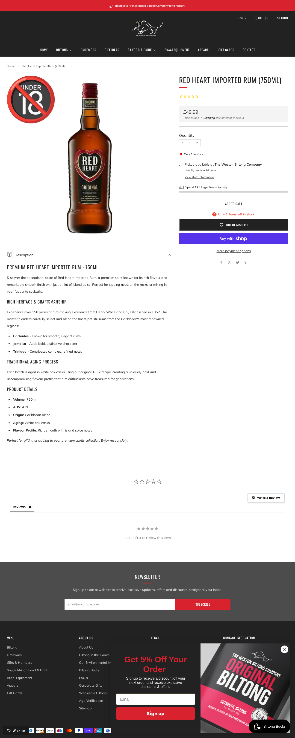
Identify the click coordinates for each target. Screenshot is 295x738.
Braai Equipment (177, 49)
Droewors (88, 49)
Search (282, 17)
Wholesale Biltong (93, 693)
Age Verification (91, 701)
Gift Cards (226, 49)
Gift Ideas (112, 49)
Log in (242, 18)
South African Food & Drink (27, 670)
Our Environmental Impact (98, 663)
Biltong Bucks (89, 670)
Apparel (204, 49)
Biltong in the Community (98, 655)
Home (44, 49)
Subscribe (202, 604)
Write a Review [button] (268, 498)
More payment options (234, 251)
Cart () (262, 17)
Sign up (156, 713)
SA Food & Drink (140, 49)
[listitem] (147, 5)
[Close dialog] (284, 649)
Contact (249, 49)
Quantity (187, 135)
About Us (86, 647)
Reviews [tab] (19, 507)
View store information (199, 177)
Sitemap (85, 708)
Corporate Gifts (90, 685)
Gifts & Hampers (19, 663)
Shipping (209, 117)
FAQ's (83, 678)
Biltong (62, 49)
